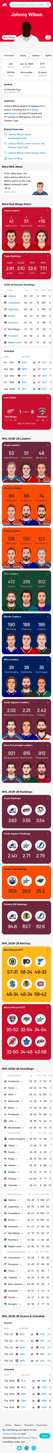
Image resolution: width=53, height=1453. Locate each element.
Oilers (11, 1145)
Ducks (11, 1152)
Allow (45, 1435)
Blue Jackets (15, 1284)
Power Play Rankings (15, 869)
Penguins (13, 1264)
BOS (22, 1334)
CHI (23, 1407)
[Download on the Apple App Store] (19, 1448)
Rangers (13, 113)
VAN (22, 1354)
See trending (15, 158)
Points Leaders (12, 530)
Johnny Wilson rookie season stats (26, 152)
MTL (44, 389)
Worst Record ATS (14, 1007)
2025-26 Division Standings (19, 284)
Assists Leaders (13, 488)
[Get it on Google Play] (26, 1448)
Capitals (12, 1277)
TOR (44, 1387)
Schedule (9, 351)
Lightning (13, 309)
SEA (24, 382)
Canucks (13, 1185)
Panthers (13, 335)
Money (17, 1425)
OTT (24, 375)
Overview (9, 55)
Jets (10, 1121)
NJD (42, 1347)
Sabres (12, 296)
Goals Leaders (12, 445)
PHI (42, 1340)
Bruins (11, 315)
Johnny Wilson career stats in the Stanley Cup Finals (26, 145)
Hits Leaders (11, 573)
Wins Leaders (11, 659)
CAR (44, 1380)
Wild (10, 1094)
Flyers (11, 1270)
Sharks (12, 1165)
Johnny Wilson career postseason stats (19, 136)
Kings (11, 1158)
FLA (42, 1334)
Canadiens (14, 302)
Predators (13, 1114)
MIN (42, 1354)
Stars (11, 1087)
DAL (42, 1360)
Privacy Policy (29, 1437)
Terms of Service (12, 1433)
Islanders (13, 1290)
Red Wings (9, 37)
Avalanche (14, 1081)
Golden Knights (16, 1138)
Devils (11, 1297)
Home (8, 1425)
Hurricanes (14, 1257)
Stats (23, 55)
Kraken (12, 1172)
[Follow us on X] (33, 1448)
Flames (12, 1178)
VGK (44, 1407)
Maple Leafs (14, 342)
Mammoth (13, 1101)
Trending (29, 1425)
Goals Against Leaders (16, 702)
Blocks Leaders (12, 616)
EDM (44, 1400)
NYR (24, 362)
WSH (22, 1347)
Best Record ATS (13, 949)
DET (44, 362)
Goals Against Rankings (17, 833)
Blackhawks (14, 1127)
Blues (11, 1107)
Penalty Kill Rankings (15, 904)
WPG (24, 369)
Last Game (10, 397)
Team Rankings (12, 256)
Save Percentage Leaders (18, 745)
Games (35, 55)
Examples (42, 1425)
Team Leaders (12, 210)
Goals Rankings (12, 798)
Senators (13, 322)
